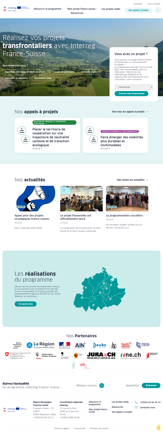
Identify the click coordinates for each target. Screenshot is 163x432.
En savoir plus (26, 304)
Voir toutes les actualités (131, 180)
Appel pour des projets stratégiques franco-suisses (32, 217)
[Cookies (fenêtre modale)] (158, 427)
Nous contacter (153, 4)
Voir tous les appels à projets (128, 111)
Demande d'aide (89, 72)
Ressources (77, 13)
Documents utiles (43, 78)
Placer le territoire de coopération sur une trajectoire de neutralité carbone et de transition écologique (50, 137)
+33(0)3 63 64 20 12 (150, 402)
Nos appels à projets (139, 10)
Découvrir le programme (47, 9)
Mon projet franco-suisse (81, 9)
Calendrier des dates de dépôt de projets (25, 72)
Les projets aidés (110, 9)
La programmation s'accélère (124, 215)
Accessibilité (79, 428)
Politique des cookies (99, 428)
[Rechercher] (157, 10)
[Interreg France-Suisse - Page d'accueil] (17, 9)
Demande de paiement (16, 78)
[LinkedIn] (101, 385)
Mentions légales (62, 428)
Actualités (138, 4)
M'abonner (151, 385)
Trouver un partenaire (63, 72)
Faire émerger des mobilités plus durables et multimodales (122, 141)
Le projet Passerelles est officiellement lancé (75, 217)
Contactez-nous (147, 407)
